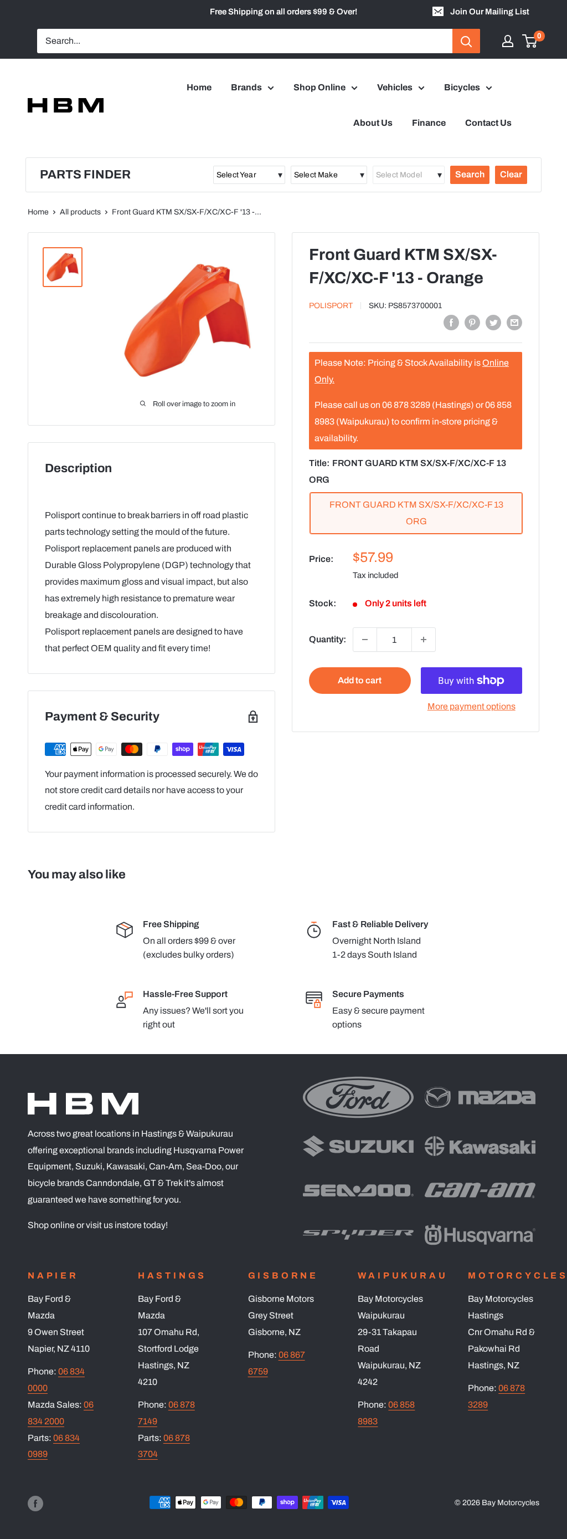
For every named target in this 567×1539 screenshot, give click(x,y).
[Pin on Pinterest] (472, 322)
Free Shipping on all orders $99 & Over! (283, 11)
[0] (530, 41)
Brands (246, 87)
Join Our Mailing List (489, 11)
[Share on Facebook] (451, 322)
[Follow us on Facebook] (35, 1503)
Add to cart (360, 680)
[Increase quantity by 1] (423, 639)
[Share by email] (514, 322)
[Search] (466, 41)
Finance (429, 122)
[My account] (507, 41)
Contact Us (488, 122)
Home (199, 87)
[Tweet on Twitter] (493, 322)
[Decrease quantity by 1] (365, 639)
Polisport (331, 305)
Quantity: (327, 639)
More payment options (471, 706)
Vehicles (395, 87)
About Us (373, 122)
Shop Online (319, 87)
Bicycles (462, 87)
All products (80, 212)
